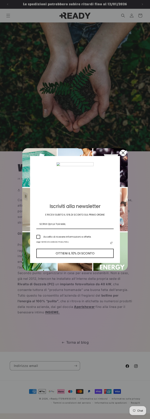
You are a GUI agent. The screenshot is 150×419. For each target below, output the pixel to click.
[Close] (123, 153)
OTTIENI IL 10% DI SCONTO (75, 253)
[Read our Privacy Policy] (111, 243)
